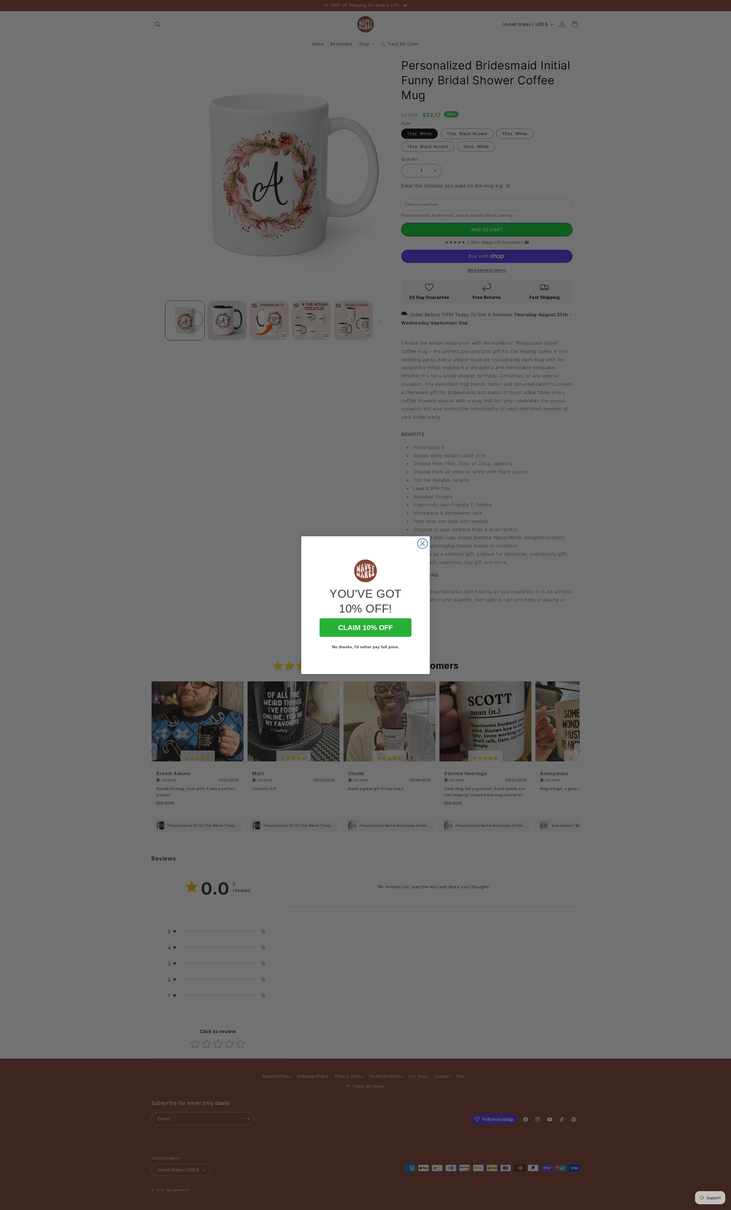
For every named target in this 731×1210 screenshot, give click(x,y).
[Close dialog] (422, 544)
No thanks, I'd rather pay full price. (365, 647)
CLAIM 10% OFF (365, 627)
